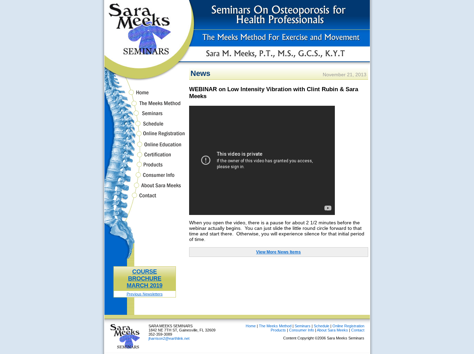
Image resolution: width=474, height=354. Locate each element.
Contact (144, 199)
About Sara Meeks (144, 188)
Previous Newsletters (145, 294)
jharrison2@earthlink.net (169, 338)
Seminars (144, 117)
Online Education (144, 147)
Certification (144, 158)
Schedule (144, 127)
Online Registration (144, 137)
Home (144, 94)
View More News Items (278, 252)
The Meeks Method (144, 106)
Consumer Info (144, 178)
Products (144, 167)
